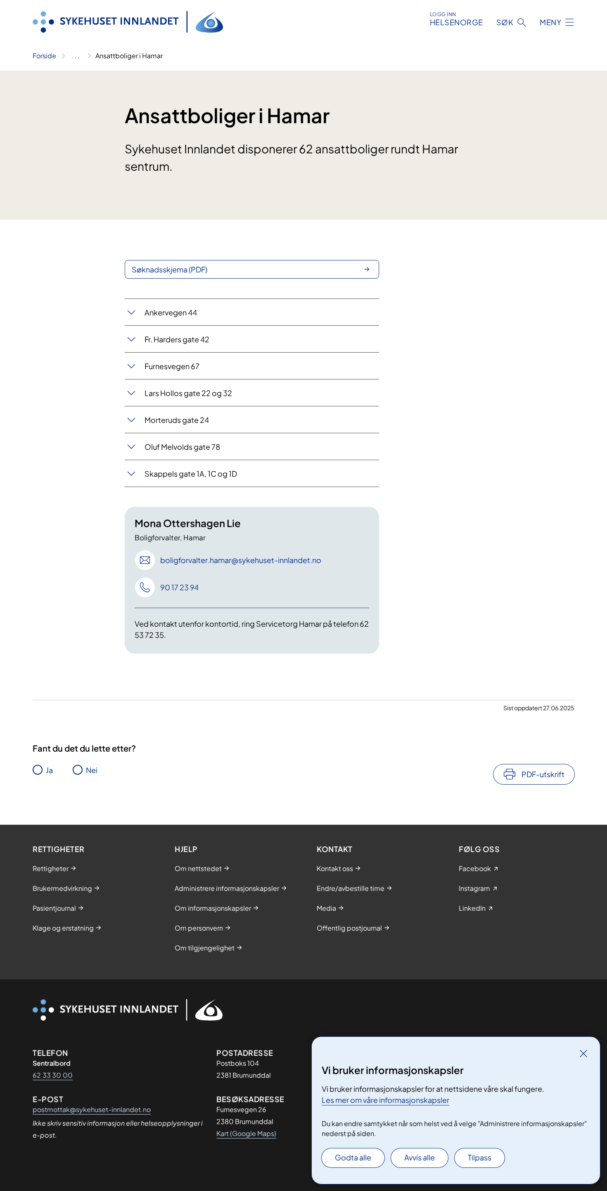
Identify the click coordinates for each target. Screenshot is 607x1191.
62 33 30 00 (53, 1075)
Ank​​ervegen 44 (171, 312)
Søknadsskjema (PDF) (169, 269)
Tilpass (479, 1157)
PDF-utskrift (543, 774)
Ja (49, 770)
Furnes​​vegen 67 (172, 366)
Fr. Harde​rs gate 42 (177, 339)
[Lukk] (583, 1053)
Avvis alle (419, 1157)
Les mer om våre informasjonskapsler (385, 1100)
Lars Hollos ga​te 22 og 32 (188, 393)
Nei (91, 770)
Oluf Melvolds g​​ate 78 (182, 446)
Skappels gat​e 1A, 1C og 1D (191, 473)
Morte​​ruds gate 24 (177, 420)
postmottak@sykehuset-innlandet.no (92, 1109)
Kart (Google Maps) (246, 1133)
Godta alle (353, 1157)
